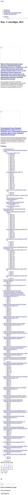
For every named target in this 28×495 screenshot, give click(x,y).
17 (8, 467)
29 (5, 471)
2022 (11, 165)
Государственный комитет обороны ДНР (17, 195)
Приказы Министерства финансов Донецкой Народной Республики (15, 317)
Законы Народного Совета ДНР (15, 249)
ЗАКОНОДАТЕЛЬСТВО (10, 14)
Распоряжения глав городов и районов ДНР (15, 454)
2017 (11, 158)
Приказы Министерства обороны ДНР (13, 442)
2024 (11, 168)
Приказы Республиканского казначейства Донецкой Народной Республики (14, 437)
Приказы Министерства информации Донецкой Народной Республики (13, 400)
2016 (11, 157)
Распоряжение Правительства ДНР (15, 229)
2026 (11, 170)
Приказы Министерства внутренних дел (14, 285)
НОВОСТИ (7, 11)
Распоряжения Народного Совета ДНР (16, 269)
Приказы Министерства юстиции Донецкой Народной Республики (15, 305)
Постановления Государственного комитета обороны (15, 202)
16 (6, 467)
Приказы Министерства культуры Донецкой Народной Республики (15, 388)
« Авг (2, 472)
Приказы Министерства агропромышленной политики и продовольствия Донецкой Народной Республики (15, 348)
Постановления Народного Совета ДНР (17, 275)
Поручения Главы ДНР (12, 206)
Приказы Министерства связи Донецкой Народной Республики (14, 416)
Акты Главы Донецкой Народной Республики (15, 150)
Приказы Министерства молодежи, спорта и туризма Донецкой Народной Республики (15, 396)
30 (6, 471)
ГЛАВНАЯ (6, 10)
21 (3, 469)
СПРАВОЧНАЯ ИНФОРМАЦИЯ (12, 12)
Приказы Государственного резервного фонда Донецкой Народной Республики (15, 446)
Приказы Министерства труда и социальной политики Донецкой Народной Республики (15, 358)
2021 (11, 164)
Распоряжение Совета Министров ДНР (17, 239)
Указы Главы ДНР (11, 153)
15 (5, 467)
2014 (11, 154)
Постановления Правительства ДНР (16, 211)
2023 (11, 166)
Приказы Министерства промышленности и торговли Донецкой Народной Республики (15, 411)
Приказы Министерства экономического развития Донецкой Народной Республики (14, 332)
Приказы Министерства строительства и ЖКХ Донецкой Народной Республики (15, 354)
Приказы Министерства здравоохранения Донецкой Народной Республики (14, 337)
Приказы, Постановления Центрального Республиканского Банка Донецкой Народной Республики (15, 428)
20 (1, 469)
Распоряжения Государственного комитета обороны (15, 198)
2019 (11, 161)
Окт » (5, 472)
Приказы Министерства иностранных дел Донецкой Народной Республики (14, 422)
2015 (11, 155)
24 (8, 469)
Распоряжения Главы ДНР (13, 172)
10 (8, 466)
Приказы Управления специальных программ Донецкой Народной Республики (15, 451)
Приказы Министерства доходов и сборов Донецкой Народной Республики (14, 324)
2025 (11, 169)
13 (1, 467)
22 (5, 469)
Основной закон (8, 149)
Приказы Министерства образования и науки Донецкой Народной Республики (15, 363)
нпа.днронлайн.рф (22, 475)
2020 (11, 162)
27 (1, 471)
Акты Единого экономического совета (16, 189)
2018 (11, 159)
